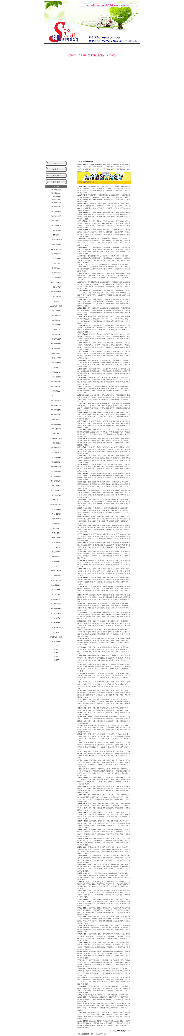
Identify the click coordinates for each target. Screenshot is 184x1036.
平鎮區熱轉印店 (56, 221)
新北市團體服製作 (56, 585)
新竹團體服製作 (56, 519)
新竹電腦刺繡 (56, 575)
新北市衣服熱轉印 (56, 613)
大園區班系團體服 (56, 277)
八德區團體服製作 (56, 320)
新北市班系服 (56, 594)
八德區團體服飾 (56, 325)
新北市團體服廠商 (56, 580)
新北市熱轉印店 (56, 618)
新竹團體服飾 (56, 523)
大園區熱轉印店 (56, 287)
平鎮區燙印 (56, 235)
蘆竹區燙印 (56, 500)
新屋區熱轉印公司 (56, 424)
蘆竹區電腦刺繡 (56, 509)
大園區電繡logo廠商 (56, 306)
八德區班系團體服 (56, 344)
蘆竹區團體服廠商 (56, 448)
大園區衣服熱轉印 (56, 282)
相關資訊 (56, 646)
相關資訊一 (56, 649)
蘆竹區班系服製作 (56, 466)
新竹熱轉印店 (56, 552)
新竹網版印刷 (56, 561)
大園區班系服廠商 (56, 273)
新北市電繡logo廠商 (56, 637)
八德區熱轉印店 (56, 353)
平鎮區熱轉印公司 (56, 225)
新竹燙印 (56, 566)
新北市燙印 (56, 632)
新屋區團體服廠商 (56, 381)
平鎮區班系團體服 (56, 211)
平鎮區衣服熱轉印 (56, 216)
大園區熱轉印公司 (56, 291)
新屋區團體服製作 (56, 386)
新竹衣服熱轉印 (56, 547)
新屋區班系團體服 (56, 410)
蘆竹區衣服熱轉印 (56, 481)
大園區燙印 (56, 301)
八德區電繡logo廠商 (56, 372)
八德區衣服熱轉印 (56, 348)
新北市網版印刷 (56, 627)
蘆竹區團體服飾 (56, 457)
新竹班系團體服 (56, 542)
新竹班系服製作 (56, 533)
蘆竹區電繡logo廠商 (56, 504)
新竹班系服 (56, 528)
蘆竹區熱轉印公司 (56, 490)
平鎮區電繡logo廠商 (56, 239)
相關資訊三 (56, 656)
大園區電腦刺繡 (56, 310)
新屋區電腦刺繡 (56, 443)
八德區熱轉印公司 (56, 358)
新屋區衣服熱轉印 (56, 414)
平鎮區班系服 (56, 199)
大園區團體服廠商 (56, 249)
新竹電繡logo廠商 (56, 571)
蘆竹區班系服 (56, 462)
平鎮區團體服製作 (56, 193)
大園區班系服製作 (56, 268)
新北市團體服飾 (56, 589)
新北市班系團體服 (56, 608)
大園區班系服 (56, 263)
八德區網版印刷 (56, 362)
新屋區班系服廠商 (56, 405)
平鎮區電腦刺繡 (56, 244)
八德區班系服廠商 (56, 339)
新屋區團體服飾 (56, 391)
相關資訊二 (56, 652)
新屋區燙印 (56, 433)
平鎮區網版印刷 (56, 230)
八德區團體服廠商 (56, 315)
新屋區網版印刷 (56, 429)
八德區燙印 (56, 367)
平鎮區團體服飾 (56, 196)
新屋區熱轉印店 (56, 419)
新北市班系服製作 (56, 599)
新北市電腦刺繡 (56, 641)
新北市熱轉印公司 (56, 623)
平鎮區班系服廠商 (56, 206)
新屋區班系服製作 (56, 400)
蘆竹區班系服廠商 (56, 471)
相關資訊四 (56, 660)
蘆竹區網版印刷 (56, 495)
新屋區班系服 (56, 396)
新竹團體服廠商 (56, 514)
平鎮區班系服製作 (56, 202)
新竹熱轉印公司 (56, 556)
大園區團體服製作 (56, 254)
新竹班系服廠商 (56, 537)
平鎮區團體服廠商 (56, 190)
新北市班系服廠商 (56, 604)
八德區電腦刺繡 (56, 377)
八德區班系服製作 (56, 334)
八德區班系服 (56, 329)
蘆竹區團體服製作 (56, 452)
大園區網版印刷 (56, 296)
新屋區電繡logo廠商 (56, 438)
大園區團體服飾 (56, 258)
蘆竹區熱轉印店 (56, 485)
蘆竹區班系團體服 (56, 476)
